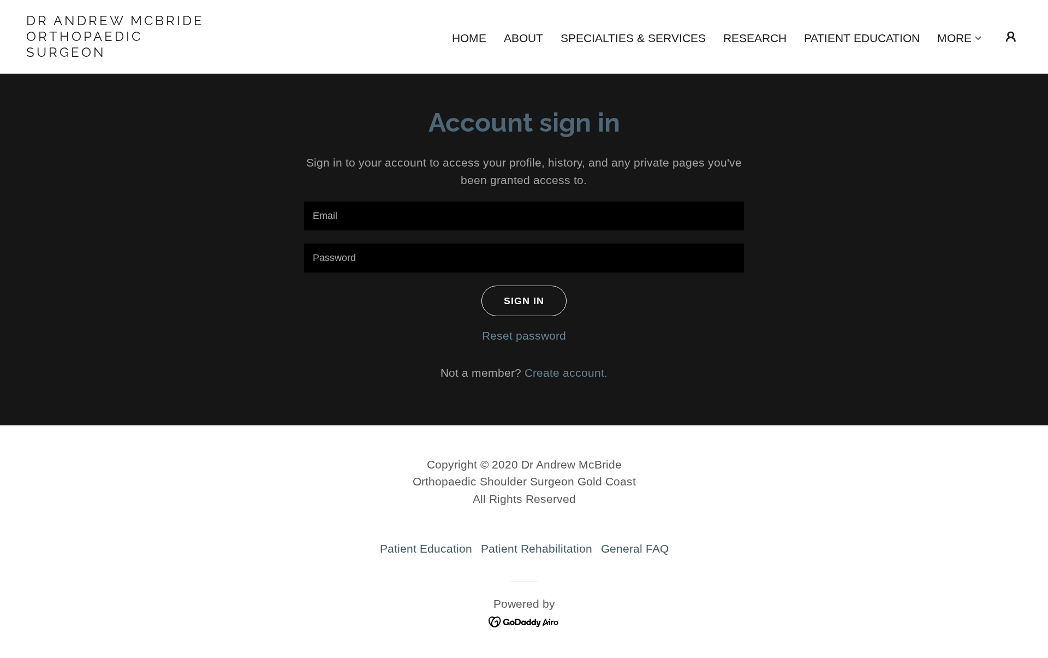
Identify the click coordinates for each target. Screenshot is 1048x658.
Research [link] (755, 38)
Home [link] (469, 38)
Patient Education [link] (862, 38)
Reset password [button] (524, 335)
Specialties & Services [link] (633, 38)
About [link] (523, 38)
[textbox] (523, 215)
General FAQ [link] (635, 548)
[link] (165, 52)
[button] (959, 38)
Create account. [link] (566, 372)
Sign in (524, 300)
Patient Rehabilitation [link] (536, 548)
